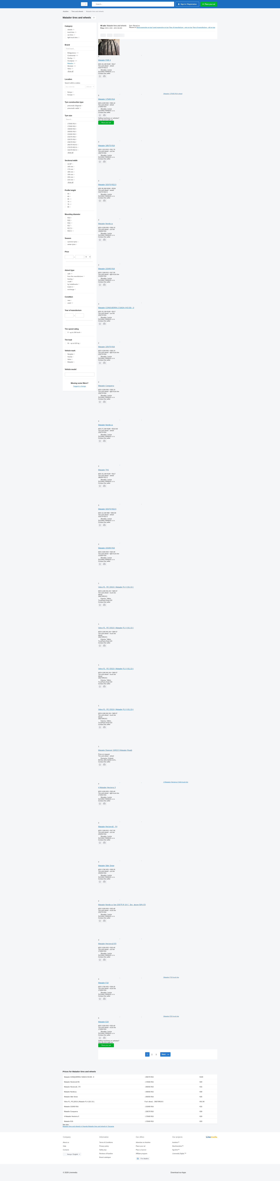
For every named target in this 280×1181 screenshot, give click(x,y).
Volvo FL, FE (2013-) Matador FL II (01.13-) (116, 587)
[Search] (94, 4)
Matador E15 (103, 1022)
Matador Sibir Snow (106, 866)
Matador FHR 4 (104, 60)
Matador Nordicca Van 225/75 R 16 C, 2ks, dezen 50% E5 (122, 905)
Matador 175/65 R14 (106, 99)
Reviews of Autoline (106, 1153)
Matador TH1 (103, 470)
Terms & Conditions (106, 1142)
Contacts (66, 1150)
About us (66, 1142)
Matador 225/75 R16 (106, 347)
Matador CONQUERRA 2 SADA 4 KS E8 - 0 (116, 308)
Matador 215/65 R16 (106, 269)
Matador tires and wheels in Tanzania (101, 1126)
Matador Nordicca (105, 224)
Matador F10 (103, 983)
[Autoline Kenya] (70, 4)
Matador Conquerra (106, 386)
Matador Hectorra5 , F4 (107, 827)
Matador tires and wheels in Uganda (75, 1126)
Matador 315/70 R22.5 (107, 185)
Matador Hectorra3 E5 (107, 944)
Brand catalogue (105, 1157)
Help (64, 1146)
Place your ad (106, 122)
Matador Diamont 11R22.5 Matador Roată (115, 750)
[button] (100, 76)
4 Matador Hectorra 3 (107, 787)
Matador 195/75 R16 (106, 146)
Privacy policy (104, 1146)
